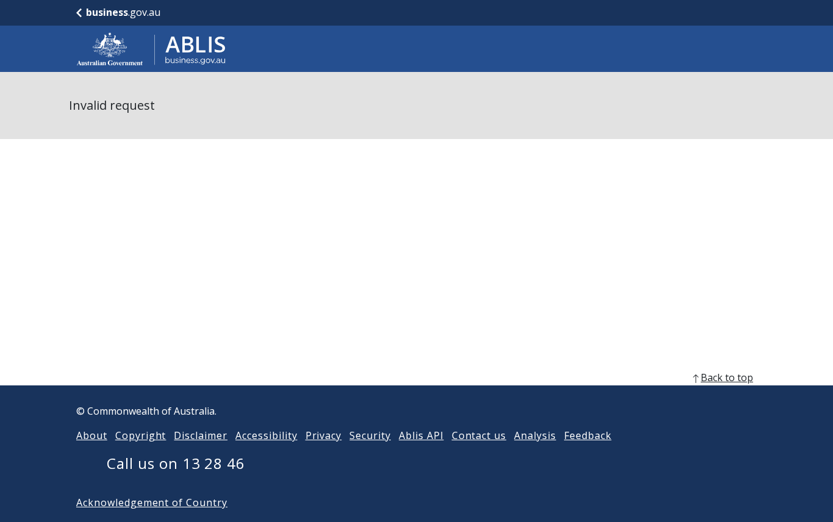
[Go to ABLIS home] (151, 49)
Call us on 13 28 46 (176, 463)
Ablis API (421, 435)
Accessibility (266, 435)
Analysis (535, 435)
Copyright (140, 435)
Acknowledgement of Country (151, 502)
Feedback (588, 435)
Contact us (479, 435)
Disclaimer (200, 435)
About (91, 435)
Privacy (324, 435)
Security (370, 435)
